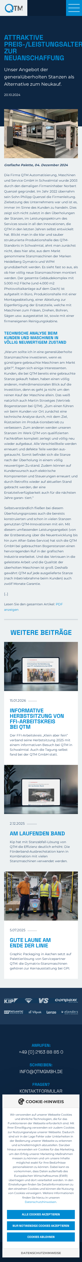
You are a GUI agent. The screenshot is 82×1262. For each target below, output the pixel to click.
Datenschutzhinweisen (40, 1202)
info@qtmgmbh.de (41, 1071)
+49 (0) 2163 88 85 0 (41, 1052)
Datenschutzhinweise (41, 1253)
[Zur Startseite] (13, 8)
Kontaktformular (41, 1091)
